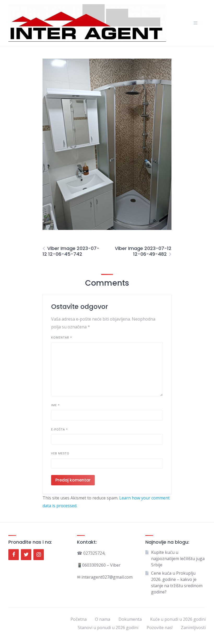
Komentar (61, 337)
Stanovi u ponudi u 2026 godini (108, 627)
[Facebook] (13, 554)
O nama (102, 619)
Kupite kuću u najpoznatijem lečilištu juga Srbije (178, 558)
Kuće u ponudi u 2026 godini (178, 619)
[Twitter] (26, 554)
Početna (78, 619)
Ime (55, 405)
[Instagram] (38, 554)
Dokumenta (130, 619)
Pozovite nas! (160, 627)
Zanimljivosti (193, 627)
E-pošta (59, 429)
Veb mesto (60, 453)
